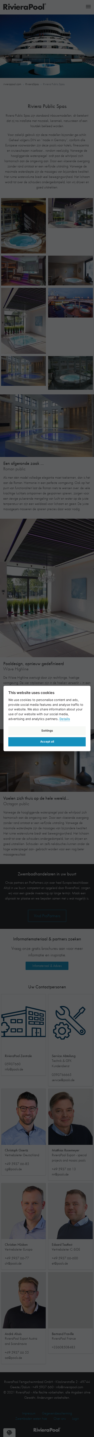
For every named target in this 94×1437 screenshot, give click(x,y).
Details (64, 719)
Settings (47, 730)
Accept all (47, 741)
